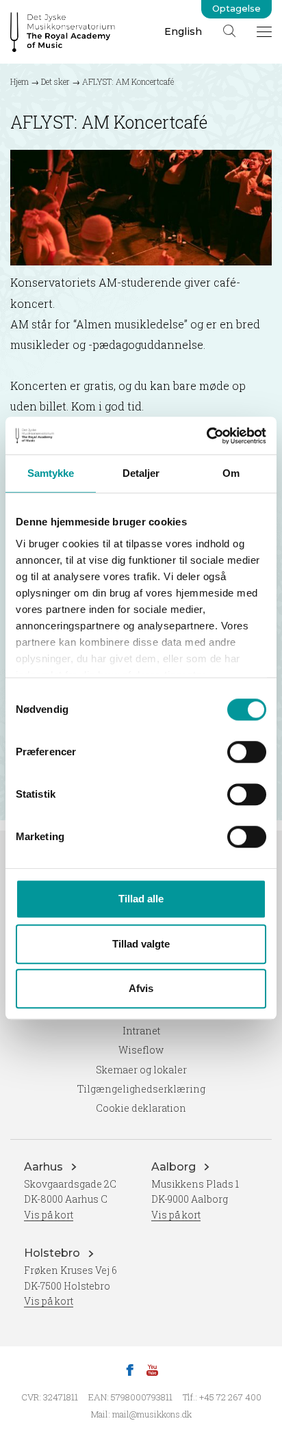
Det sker (55, 81)
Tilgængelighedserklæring (141, 1088)
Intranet (141, 1030)
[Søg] (229, 31)
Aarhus (45, 1166)
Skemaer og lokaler (141, 1069)
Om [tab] (231, 473)
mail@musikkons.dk (152, 1414)
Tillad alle (141, 898)
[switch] (246, 752)
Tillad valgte (141, 944)
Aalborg (174, 1166)
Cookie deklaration (141, 1107)
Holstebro (53, 1252)
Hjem (19, 81)
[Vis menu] (264, 31)
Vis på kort (48, 1214)
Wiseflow (141, 1049)
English (183, 31)
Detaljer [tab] (141, 473)
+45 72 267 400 (230, 1397)
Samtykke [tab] (51, 473)
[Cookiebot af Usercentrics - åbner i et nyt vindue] (206, 436)
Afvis (141, 988)
